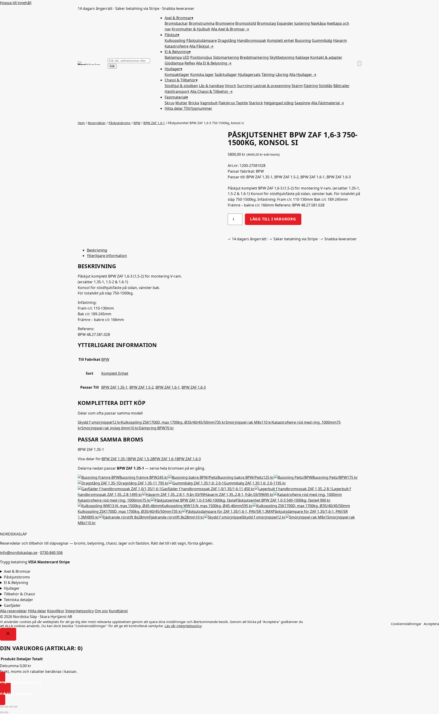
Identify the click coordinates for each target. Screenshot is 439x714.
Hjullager (173, 68)
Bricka (193, 102)
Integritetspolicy (79, 610)
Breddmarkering (254, 57)
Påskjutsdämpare (201, 40)
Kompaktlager (177, 74)
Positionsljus (201, 57)
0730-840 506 (51, 552)
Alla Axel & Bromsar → (230, 29)
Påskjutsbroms (120, 123)
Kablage (302, 57)
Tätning (268, 74)
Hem (81, 123)
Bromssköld (245, 23)
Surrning (244, 85)
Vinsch (230, 85)
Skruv (169, 102)
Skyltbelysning (282, 57)
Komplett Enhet (114, 373)
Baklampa (173, 57)
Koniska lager (202, 74)
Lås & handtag (211, 85)
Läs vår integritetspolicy (183, 626)
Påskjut (172, 34)
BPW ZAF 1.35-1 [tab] (115, 458)
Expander (285, 23)
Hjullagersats (249, 74)
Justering (302, 23)
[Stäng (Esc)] (15, 706)
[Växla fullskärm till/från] (6, 706)
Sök (112, 66)
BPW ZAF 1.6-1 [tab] (164, 458)
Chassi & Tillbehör (181, 80)
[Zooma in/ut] (2, 706)
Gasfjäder (12, 605)
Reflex (190, 63)
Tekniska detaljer (18, 599)
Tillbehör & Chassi (19, 593)
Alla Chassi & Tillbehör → (211, 91)
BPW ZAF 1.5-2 (141, 387)
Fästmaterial (176, 97)
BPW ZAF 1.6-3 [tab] (189, 458)
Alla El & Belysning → (214, 63)
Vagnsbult (209, 102)
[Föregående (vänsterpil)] (2, 712)
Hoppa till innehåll (15, 2)
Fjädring (311, 85)
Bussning (303, 40)
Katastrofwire (176, 46)
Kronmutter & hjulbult (191, 29)
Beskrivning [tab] (97, 250)
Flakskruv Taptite (233, 102)
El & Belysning (178, 51)
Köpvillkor (55, 610)
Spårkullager (226, 74)
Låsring (282, 74)
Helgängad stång (279, 102)
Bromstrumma (201, 23)
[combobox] (129, 60)
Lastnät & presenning (272, 85)
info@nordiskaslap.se (18, 552)
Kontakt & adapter (326, 57)
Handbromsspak (251, 40)
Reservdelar (97, 123)
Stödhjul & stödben (181, 85)
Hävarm (340, 40)
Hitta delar (188, 108)
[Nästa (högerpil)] (6, 712)
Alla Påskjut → (201, 46)
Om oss (101, 610)
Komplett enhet (280, 40)
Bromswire (224, 23)
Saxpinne (302, 102)
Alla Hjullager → (302, 74)
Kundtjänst (118, 610)
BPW (137, 123)
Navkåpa (318, 23)
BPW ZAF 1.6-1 (154, 123)
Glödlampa (174, 63)
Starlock (256, 102)
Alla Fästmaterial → (327, 102)
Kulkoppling (175, 40)
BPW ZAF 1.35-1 (114, 387)
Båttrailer (341, 85)
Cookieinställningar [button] (406, 624)
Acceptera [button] (431, 624)
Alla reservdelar (13, 610)
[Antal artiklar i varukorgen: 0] (359, 63)
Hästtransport (177, 91)
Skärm (297, 85)
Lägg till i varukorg (273, 219)
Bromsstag (266, 23)
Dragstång (227, 40)
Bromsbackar (176, 23)
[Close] (8, 634)
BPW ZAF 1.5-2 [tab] (140, 458)
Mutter (181, 102)
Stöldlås (325, 85)
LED (186, 57)
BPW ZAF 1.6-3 (194, 387)
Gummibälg (322, 40)
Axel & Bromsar (179, 17)
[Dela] (11, 706)
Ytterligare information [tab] (107, 255)
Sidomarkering (226, 57)
